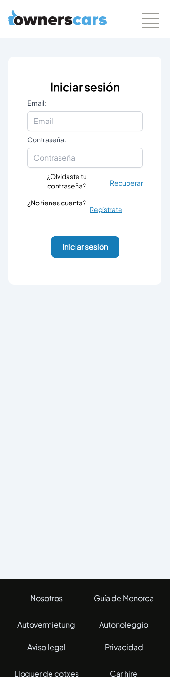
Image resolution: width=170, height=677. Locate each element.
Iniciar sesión (85, 247)
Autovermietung (46, 624)
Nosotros (46, 598)
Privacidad (124, 647)
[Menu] (150, 20)
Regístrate (106, 209)
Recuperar (126, 183)
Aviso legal (46, 647)
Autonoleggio (123, 624)
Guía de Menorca (124, 598)
